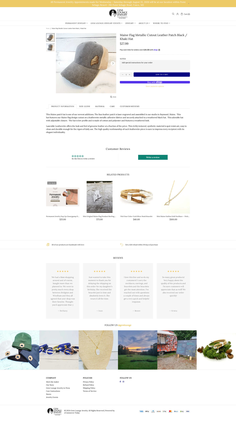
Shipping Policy (89, 388)
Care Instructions (53, 391)
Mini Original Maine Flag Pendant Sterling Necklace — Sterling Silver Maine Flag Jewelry (99, 216)
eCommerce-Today (72, 413)
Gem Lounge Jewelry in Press (58, 388)
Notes (123, 59)
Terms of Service (89, 391)
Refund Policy (88, 385)
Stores (48, 394)
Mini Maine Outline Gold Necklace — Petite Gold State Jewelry (173, 216)
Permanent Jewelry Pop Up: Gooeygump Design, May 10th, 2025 (62, 216)
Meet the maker (52, 382)
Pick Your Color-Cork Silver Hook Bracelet (136, 216)
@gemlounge (124, 325)
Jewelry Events (52, 397)
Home (48, 28)
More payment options (155, 86)
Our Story (50, 385)
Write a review (153, 157)
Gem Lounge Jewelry (118, 14)
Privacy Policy (88, 382)
